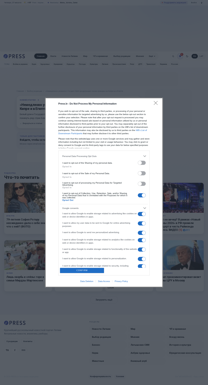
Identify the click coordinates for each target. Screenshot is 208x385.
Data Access (104, 281)
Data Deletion (86, 281)
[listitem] (104, 156)
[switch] (142, 163)
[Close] (157, 104)
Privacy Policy (121, 281)
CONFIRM (82, 270)
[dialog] (104, 192)
